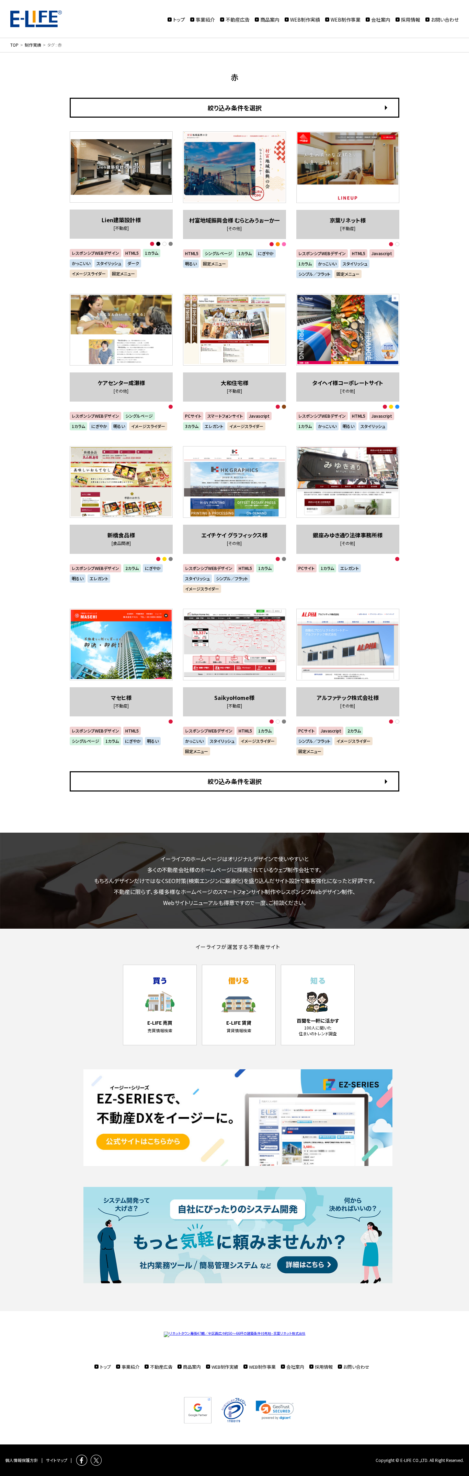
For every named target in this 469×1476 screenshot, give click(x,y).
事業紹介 (205, 19)
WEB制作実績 (305, 19)
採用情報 (410, 19)
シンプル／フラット (314, 274)
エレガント (214, 426)
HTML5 (132, 253)
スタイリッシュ (108, 263)
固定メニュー (123, 273)
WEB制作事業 (346, 19)
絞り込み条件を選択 (235, 107)
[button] (275, 1410)
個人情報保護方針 (21, 1460)
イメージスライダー (89, 273)
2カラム (132, 568)
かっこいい (81, 263)
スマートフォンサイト (225, 416)
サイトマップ (56, 1460)
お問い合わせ (445, 19)
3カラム (191, 426)
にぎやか (266, 253)
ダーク (133, 263)
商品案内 (269, 19)
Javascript (381, 253)
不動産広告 (238, 19)
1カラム (151, 253)
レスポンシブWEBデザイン (95, 253)
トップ (179, 19)
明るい (191, 263)
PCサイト (193, 416)
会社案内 (380, 19)
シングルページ (218, 253)
